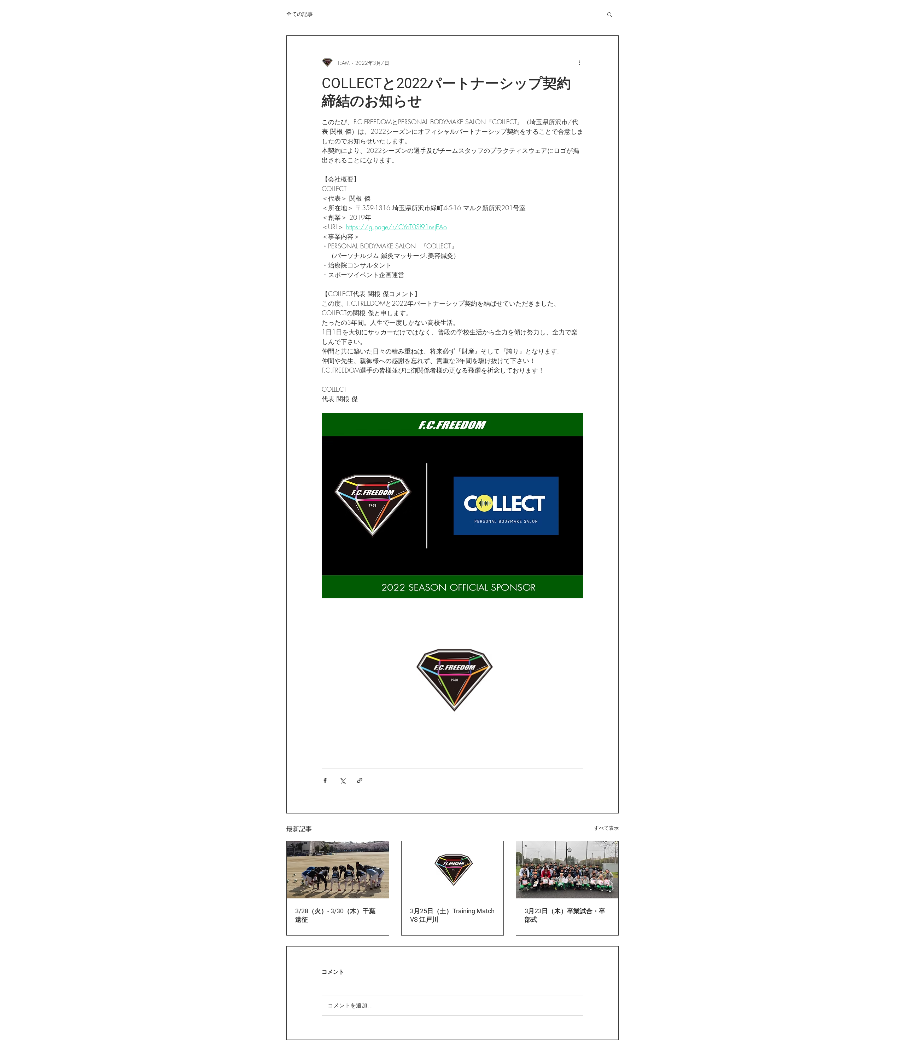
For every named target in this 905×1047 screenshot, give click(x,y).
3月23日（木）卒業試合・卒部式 (565, 915)
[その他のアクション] (579, 62)
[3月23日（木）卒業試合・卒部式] (567, 869)
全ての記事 (299, 14)
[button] (609, 14)
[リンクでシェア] (359, 780)
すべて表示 (606, 827)
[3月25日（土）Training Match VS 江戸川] (453, 869)
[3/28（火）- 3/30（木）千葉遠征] (338, 869)
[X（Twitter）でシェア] (342, 780)
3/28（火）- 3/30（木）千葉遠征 (335, 915)
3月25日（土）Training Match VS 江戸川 (452, 915)
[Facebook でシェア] (325, 780)
